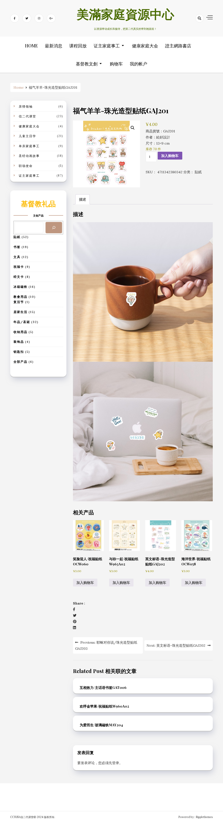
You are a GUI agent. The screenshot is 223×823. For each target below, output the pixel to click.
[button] (133, 128)
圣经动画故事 (29, 156)
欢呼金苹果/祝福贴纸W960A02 (104, 706)
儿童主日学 (27, 136)
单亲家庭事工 (29, 146)
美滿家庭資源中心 (125, 15)
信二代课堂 (27, 116)
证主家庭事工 (107, 45)
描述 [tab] (82, 199)
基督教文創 (87, 64)
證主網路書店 (178, 45)
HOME (31, 45)
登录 (115, 763)
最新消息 (53, 45)
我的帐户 (138, 64)
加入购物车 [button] (85, 582)
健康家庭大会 (145, 45)
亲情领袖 (26, 106)
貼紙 (198, 172)
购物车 (116, 64)
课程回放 (78, 45)
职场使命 (26, 166)
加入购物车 (170, 155)
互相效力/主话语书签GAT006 (103, 687)
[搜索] (54, 227)
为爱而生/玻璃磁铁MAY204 (101, 725)
